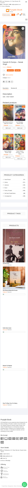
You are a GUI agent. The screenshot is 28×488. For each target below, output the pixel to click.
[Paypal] (13, 438)
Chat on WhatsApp (6, 6)
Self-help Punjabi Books (10, 193)
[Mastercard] (6, 438)
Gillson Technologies (18, 486)
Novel (9, 77)
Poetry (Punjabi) (8, 190)
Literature (6, 185)
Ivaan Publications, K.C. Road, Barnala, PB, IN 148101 (10, 2)
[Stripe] (25, 438)
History (6, 182)
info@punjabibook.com (16, 4)
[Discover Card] (21, 438)
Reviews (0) (14, 88)
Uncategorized (7, 196)
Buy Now (18, 70)
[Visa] (10, 438)
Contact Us (4, 458)
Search (13, 15)
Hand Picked (7, 179)
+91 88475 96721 (5, 454)
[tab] (6, 88)
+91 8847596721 (5, 4)
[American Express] (2, 438)
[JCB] (2, 442)
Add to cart (10, 70)
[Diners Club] (17, 438)
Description (6, 88)
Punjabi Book (15, 10)
